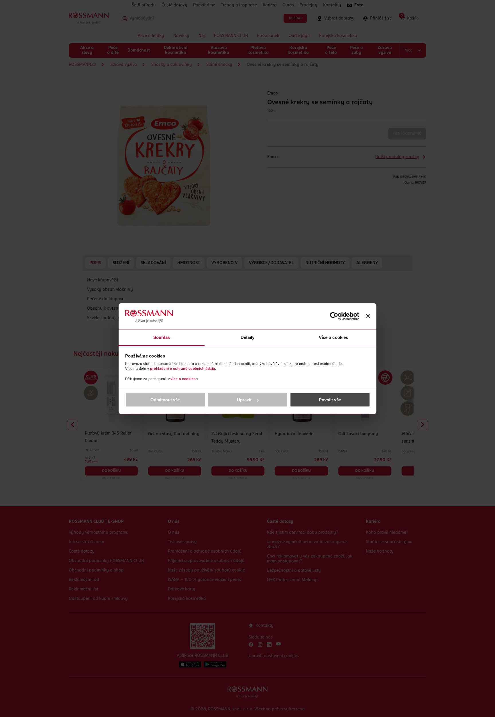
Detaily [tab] (248, 337)
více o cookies (183, 379)
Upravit (244, 399)
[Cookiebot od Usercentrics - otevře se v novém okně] (334, 316)
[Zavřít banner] (368, 316)
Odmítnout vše (165, 399)
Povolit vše (330, 399)
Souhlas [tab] (161, 337)
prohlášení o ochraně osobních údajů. (183, 369)
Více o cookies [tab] (333, 337)
